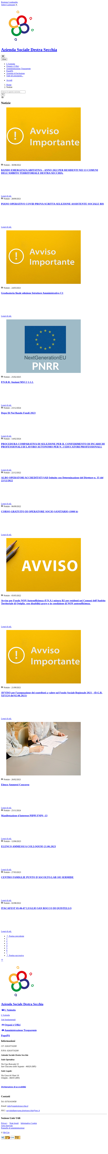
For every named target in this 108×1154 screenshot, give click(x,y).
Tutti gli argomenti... (14, 76)
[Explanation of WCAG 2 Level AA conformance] (15, 1138)
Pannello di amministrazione (12, 1128)
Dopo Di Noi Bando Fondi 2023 (18, 413)
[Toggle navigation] (3, 56)
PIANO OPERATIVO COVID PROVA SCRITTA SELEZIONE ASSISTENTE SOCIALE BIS (52, 203)
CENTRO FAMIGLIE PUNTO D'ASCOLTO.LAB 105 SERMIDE (37, 877)
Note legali (14, 1123)
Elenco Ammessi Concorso (15, 784)
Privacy (4, 1123)
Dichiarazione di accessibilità (13, 1087)
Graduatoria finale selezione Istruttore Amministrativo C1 (32, 293)
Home (8, 85)
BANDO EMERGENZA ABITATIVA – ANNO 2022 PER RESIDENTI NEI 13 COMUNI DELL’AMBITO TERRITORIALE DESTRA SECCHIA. (49, 171)
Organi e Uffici (12, 1024)
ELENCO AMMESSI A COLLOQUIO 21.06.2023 (28, 846)
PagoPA (5, 1035)
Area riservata (7, 1125)
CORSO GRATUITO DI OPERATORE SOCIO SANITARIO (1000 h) (39, 511)
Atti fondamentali (8, 1019)
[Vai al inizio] (2, 960)
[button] (10, 64)
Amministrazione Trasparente (20, 1030)
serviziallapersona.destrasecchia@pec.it (23, 1110)
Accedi (9, 80)
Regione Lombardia (9, 2)
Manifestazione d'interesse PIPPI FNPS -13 (24, 815)
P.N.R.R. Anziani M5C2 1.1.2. (17, 382)
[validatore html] (6, 1138)
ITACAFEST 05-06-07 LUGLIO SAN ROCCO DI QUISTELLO (36, 908)
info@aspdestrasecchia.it (17, 1106)
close (4, 59)
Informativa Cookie (29, 1123)
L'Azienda (10, 1010)
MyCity (6, 1132)
